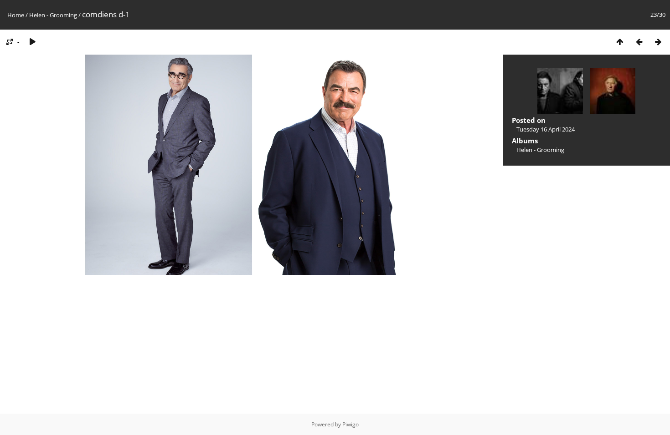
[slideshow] (32, 41)
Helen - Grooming (53, 15)
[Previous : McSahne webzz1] (639, 41)
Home (15, 15)
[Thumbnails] (619, 41)
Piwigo (350, 424)
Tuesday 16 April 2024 (545, 129)
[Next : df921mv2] (658, 41)
